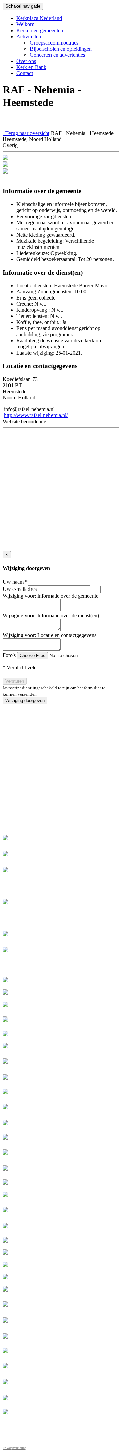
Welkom (25, 24)
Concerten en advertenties (57, 55)
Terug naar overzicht (26, 133)
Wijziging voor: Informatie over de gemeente (50, 596)
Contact (24, 73)
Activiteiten (28, 36)
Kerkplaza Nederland (39, 18)
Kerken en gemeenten (39, 30)
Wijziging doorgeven (25, 700)
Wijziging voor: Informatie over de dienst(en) (51, 615)
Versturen (14, 681)
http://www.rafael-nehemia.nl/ (36, 415)
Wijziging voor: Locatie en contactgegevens (49, 635)
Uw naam (15, 582)
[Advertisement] (61, 765)
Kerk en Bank (31, 67)
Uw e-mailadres (20, 589)
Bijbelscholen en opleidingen (61, 49)
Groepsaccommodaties (54, 43)
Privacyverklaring (14, 1448)
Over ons (26, 61)
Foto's (10, 655)
